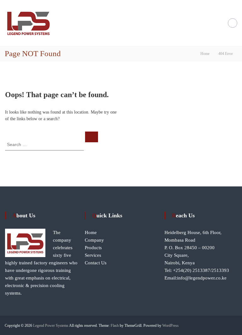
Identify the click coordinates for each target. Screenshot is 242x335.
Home (91, 232)
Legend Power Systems (50, 325)
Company (94, 240)
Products (93, 247)
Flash (115, 325)
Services (93, 255)
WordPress (170, 325)
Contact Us (96, 262)
